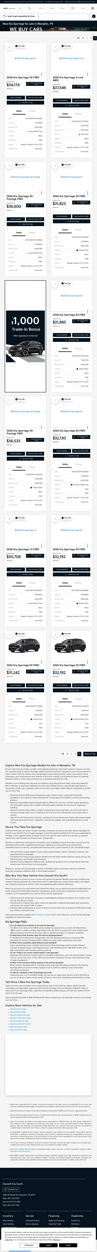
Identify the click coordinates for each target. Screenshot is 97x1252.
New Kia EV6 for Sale (18, 1030)
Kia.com (74, 1227)
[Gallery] (48, 29)
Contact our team (43, 915)
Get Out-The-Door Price (36, 83)
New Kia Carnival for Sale (20, 1024)
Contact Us (12, 1189)
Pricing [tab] (32, 111)
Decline (48, 1245)
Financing (53, 1216)
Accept (68, 1245)
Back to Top (90, 754)
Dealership (77, 1216)
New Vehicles (8, 1221)
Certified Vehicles (10, 1227)
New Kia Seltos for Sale (19, 1021)
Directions (75, 1224)
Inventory (8, 1216)
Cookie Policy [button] (9, 1240)
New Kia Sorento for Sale (20, 1015)
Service (30, 1216)
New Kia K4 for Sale (18, 1009)
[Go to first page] (78, 38)
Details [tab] (19, 111)
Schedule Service (32, 1221)
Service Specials (32, 1224)
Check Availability (15, 97)
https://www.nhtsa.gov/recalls (20, 1151)
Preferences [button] (56, 1240)
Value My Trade (54, 1224)
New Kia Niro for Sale (18, 1027)
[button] (20, 46)
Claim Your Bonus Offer (35, 97)
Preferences (28, 1245)
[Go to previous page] (83, 38)
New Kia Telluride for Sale (20, 1018)
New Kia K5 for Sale (18, 1012)
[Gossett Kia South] (9, 8)
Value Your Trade (27, 102)
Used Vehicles (8, 1224)
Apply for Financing (56, 1221)
